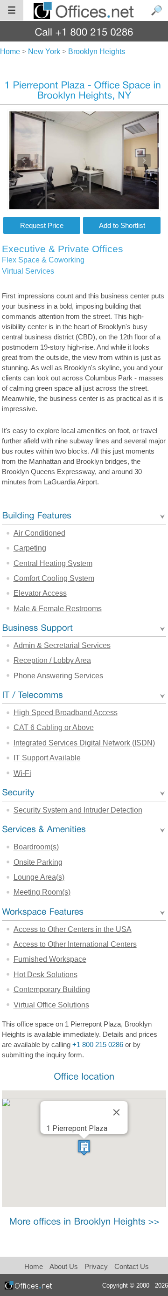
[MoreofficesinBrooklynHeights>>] (84, 1221)
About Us (63, 1266)
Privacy (97, 1266)
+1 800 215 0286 (97, 1044)
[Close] (116, 1112)
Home (33, 1266)
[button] (84, 1147)
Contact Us (131, 1266)
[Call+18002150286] (84, 31)
